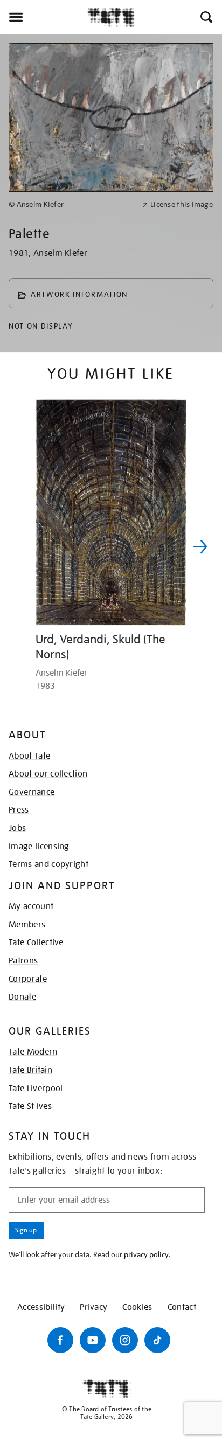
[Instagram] (125, 1340)
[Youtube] (93, 1340)
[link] (71, 204)
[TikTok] (157, 1340)
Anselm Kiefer (60, 253)
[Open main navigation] (43, 17)
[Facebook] (60, 1340)
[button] (205, 17)
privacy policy (146, 1254)
